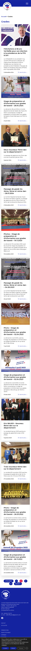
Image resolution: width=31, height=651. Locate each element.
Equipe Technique (5, 632)
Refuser (13, 648)
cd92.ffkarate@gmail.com (13, 614)
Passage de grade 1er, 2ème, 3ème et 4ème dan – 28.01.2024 (15, 191)
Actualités (4, 625)
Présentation (5, 630)
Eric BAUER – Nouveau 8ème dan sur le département (13, 425)
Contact (3, 623)
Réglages (21, 648)
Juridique (3, 634)
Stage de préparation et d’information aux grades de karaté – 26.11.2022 (15, 557)
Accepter (5, 648)
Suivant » (18, 584)
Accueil (3, 16)
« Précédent (8, 581)
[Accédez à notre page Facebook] (2, 618)
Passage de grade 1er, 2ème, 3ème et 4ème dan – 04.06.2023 (15, 285)
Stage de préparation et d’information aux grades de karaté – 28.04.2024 (15, 103)
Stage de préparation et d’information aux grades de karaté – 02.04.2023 (15, 377)
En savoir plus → (22, 72)
